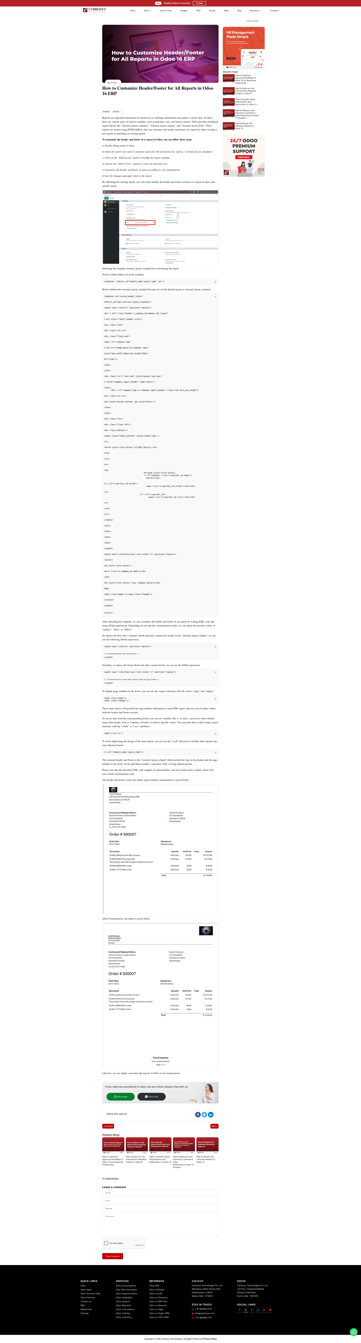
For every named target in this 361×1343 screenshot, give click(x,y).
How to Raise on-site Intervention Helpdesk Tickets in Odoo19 (136, 1159)
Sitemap (85, 1313)
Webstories (86, 1309)
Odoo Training (123, 1313)
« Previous (108, 1126)
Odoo (83, 1285)
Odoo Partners (88, 1297)
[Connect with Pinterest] (251, 1309)
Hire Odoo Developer (126, 1289)
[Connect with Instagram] (263, 1309)
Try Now (199, 3)
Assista (212, 11)
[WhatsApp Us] (353, 1332)
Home (132, 11)
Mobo (226, 11)
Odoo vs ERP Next (158, 1301)
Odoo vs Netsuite (158, 1305)
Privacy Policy (210, 1339)
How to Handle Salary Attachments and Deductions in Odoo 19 (160, 1159)
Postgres (184, 11)
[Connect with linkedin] (257, 1309)
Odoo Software (156, 1289)
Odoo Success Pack (90, 1293)
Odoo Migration (123, 1305)
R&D (198, 11)
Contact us (86, 1301)
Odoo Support (123, 1301)
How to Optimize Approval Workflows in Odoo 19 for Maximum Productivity (112, 1160)
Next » (214, 1126)
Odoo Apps (86, 1289)
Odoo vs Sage (156, 1309)
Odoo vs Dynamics (158, 1297)
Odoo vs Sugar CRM (159, 1313)
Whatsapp (122, 1097)
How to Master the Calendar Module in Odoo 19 (205, 1159)
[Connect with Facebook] (239, 1309)
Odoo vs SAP (155, 1293)
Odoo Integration (124, 1297)
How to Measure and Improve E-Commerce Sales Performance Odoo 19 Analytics (246, 114)
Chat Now (153, 1097)
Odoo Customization (126, 1285)
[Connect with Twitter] (245, 1309)
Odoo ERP (154, 1285)
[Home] (95, 11)
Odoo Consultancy (125, 1309)
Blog (239, 11)
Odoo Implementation (126, 1293)
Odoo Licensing (123, 1317)
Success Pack (166, 11)
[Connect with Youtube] (270, 1309)
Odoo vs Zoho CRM (159, 1317)
